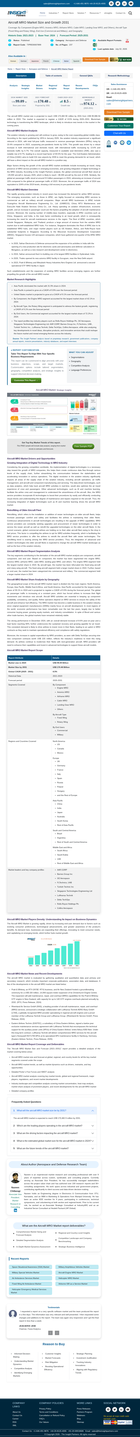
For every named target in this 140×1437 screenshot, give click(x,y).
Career (16, 1419)
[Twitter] (117, 3)
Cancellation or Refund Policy (52, 1415)
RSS (14, 1422)
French (46, 61)
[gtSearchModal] (130, 13)
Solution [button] (80, 13)
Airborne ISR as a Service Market (73, 1284)
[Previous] (46, 1333)
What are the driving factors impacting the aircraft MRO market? (45, 1133)
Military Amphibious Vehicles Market (74, 1267)
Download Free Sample (95, 59)
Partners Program (84, 1412)
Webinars (81, 1415)
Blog (79, 1419)
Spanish (76, 61)
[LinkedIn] (124, 3)
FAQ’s (41, 1419)
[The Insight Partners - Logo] (18, 13)
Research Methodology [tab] (119, 76)
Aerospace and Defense (38, 69)
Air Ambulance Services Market (25, 1278)
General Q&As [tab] (86, 76)
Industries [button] (53, 13)
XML (15, 1425)
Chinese (56, 61)
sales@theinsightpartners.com (56, 3)
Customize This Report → (26, 380)
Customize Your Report (119, 125)
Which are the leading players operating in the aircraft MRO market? (47, 1126)
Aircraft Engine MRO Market (71, 1272)
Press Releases (83, 1409)
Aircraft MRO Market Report (62, 69)
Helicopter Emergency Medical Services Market (28, 1291)
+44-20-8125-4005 (97, 3)
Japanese (35, 61)
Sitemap (80, 1422)
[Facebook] (111, 3)
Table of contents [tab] (54, 76)
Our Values (44, 1422)
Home (42, 13)
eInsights (108, 13)
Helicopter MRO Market (69, 1278)
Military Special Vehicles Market (25, 1272)
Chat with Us (119, 133)
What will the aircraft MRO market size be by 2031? (39, 1110)
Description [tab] (21, 76)
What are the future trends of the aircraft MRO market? (41, 1148)
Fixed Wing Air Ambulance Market (26, 1284)
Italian (66, 61)
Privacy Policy (45, 1409)
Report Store (68, 13)
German (24, 61)
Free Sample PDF (83, 446)
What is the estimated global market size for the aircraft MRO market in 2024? (52, 1141)
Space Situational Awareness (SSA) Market (30, 1267)
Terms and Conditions (48, 1412)
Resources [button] (94, 13)
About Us (17, 1412)
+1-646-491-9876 (81, 3)
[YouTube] (131, 3)
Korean (13, 61)
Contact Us (120, 13)
